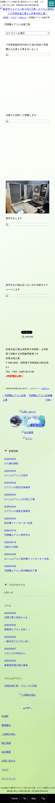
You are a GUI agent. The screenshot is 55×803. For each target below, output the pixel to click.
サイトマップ (8, 778)
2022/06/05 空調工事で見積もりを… (17, 615)
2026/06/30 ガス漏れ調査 (11, 461)
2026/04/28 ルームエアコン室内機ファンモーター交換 (26, 556)
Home (14, 798)
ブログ (13, 17)
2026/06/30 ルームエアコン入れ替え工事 (19, 497)
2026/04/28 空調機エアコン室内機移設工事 (20, 568)
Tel (24, 798)
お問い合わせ (8, 760)
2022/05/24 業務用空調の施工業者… (17, 663)
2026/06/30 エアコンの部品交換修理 (17, 485)
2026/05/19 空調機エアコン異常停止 (17, 532)
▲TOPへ (27, 708)
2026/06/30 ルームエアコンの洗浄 (16, 473)
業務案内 (6, 725)
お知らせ (22, 17)
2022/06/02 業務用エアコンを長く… (17, 627)
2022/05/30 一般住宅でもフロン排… (17, 639)
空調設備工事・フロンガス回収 (20, 685)
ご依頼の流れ (8, 734)
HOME (6, 17)
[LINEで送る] (27, 336)
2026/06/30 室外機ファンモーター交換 (18, 521)
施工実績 (6, 743)
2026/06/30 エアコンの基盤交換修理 (17, 509)
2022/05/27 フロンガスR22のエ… (15, 651)
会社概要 (6, 751)
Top (43, 798)
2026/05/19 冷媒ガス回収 (11, 544)
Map (33, 798)
